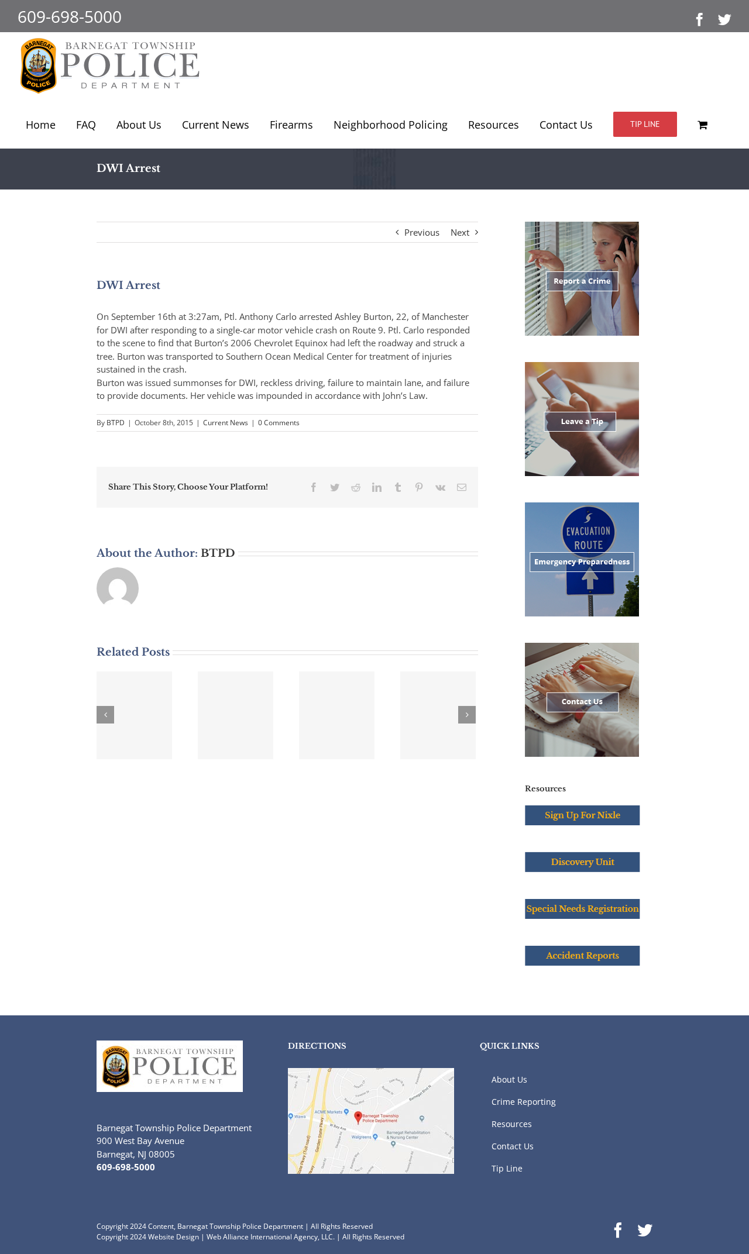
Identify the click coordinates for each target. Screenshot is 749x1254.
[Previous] (105, 715)
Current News (225, 423)
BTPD (115, 423)
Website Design (173, 1237)
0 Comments (279, 423)
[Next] (467, 715)
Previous (421, 232)
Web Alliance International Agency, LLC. (271, 1237)
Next (460, 232)
